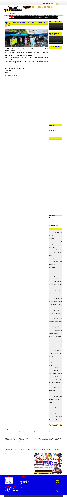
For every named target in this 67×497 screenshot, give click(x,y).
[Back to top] (64, 494)
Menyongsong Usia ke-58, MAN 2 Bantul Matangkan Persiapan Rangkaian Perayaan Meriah (55, 389)
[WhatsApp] (7, 72)
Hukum (50, 15)
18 (21, 482)
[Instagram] (47, 3)
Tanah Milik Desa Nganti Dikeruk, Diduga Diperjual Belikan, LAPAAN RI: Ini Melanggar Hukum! (55, 281)
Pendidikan (36, 15)
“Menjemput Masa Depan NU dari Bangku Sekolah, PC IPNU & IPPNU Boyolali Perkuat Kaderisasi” (41, 450)
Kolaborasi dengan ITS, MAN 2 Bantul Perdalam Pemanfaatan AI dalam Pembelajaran (46, 17)
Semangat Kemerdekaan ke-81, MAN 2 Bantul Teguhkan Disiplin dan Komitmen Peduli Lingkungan (55, 243)
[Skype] (9, 72)
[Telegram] (10, 72)
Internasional (19, 15)
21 (25, 482)
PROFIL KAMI (51, 133)
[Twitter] (44, 3)
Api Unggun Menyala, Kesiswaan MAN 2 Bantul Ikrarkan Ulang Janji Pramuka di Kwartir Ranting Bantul (55, 310)
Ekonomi (46, 15)
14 (25, 481)
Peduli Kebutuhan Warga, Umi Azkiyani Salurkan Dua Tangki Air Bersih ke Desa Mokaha (55, 416)
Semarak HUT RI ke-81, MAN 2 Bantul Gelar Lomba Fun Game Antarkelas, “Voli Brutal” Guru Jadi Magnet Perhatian (55, 291)
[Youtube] (49, 3)
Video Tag (57, 491)
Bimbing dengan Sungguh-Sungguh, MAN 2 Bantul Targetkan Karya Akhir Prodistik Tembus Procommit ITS (55, 352)
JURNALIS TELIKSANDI (52, 130)
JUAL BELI (55, 15)
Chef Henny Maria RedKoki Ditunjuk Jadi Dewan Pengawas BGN (55, 407)
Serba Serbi (15, 75)
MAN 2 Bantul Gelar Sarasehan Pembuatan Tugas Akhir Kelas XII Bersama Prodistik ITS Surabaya (55, 263)
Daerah (30, 15)
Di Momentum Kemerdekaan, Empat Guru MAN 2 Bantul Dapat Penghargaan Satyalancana (55, 341)
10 (20, 481)
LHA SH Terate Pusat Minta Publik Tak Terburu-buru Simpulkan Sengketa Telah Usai (55, 370)
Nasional (26, 15)
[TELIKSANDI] (13, 8)
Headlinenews (11, 15)
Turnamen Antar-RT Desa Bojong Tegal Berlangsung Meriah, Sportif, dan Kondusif (55, 379)
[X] (5, 72)
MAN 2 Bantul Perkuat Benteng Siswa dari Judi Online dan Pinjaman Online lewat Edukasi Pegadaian (55, 398)
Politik (41, 15)
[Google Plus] (46, 3)
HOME (6, 15)
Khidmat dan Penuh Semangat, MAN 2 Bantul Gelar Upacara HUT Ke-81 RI (55, 361)
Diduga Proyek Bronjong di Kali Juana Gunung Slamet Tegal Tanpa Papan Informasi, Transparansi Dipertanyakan (55, 449)
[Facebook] (43, 3)
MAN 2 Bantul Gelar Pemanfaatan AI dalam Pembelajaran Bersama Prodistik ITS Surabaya (55, 272)
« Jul (21, 487)
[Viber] (6, 72)
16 (28, 481)
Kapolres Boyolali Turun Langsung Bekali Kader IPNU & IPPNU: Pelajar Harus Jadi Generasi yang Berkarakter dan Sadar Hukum (41, 439)
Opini (59, 15)
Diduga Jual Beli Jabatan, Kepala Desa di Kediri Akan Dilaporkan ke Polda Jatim (55, 439)
